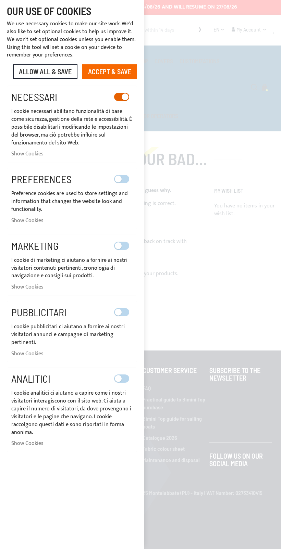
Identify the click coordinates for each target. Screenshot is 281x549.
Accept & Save (109, 71)
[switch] (121, 97)
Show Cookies (27, 153)
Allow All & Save (45, 71)
